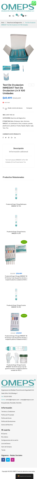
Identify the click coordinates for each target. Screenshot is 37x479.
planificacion (6, 126)
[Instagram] (12, 460)
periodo (30, 123)
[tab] (18, 148)
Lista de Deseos (5, 443)
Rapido (28, 126)
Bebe (12, 121)
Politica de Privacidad (7, 415)
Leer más (16, 200)
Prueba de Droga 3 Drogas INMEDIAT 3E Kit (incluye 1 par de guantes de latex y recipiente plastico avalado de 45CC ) (16, 337)
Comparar (29, 108)
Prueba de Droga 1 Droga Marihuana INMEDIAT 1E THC (16, 205)
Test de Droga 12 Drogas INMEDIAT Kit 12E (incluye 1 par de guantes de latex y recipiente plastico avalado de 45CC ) (30, 85)
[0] (18, 15)
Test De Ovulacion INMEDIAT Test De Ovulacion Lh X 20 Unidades (33, 85)
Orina (19, 123)
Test (4, 128)
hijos (22, 121)
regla (31, 126)
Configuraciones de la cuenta (9, 440)
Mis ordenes (4, 437)
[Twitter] (5, 137)
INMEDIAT (5, 123)
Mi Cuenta (4, 434)
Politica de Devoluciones (8, 421)
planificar (13, 126)
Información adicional (18, 152)
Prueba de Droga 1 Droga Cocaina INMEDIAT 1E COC (16, 306)
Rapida (23, 126)
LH (9, 123)
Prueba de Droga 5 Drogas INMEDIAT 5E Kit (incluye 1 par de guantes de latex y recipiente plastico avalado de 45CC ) (16, 278)
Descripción (18, 148)
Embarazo (17, 121)
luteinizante (14, 123)
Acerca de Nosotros (7, 425)
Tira (7, 128)
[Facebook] (3, 137)
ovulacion (25, 123)
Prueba (19, 126)
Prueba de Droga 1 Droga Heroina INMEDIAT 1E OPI (16, 232)
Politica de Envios (6, 418)
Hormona (26, 121)
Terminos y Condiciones (8, 411)
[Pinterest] (8, 137)
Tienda (3, 450)
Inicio (2, 22)
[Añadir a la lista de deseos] (6, 186)
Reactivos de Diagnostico (14, 22)
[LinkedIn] (15, 137)
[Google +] (12, 137)
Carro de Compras (6, 447)
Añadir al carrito (16, 269)
